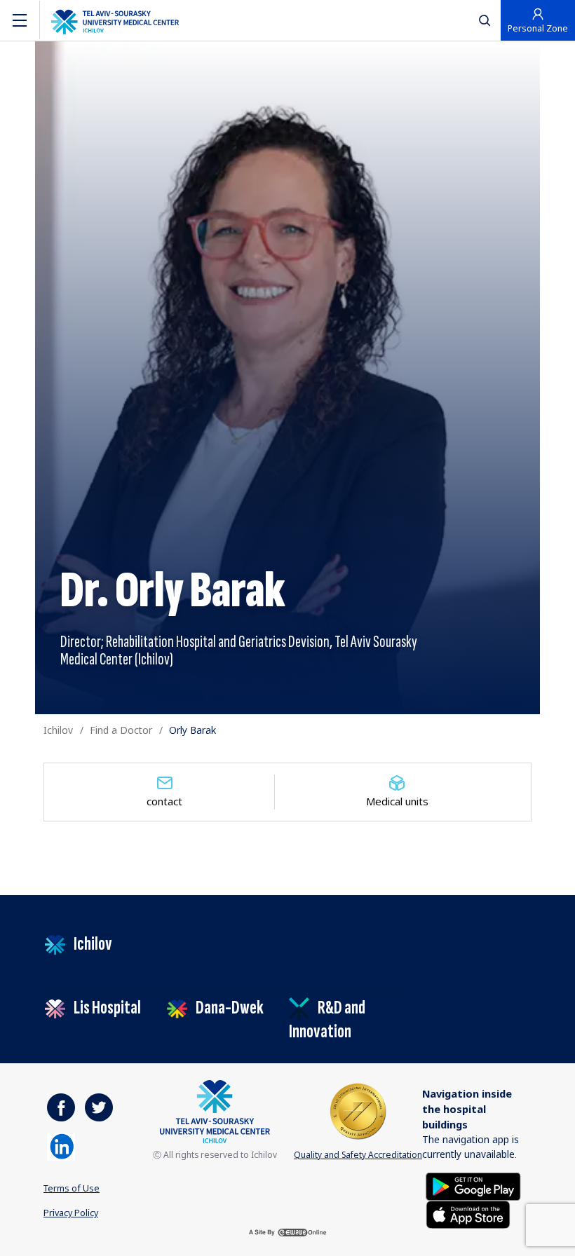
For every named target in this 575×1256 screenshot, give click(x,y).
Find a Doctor (121, 730)
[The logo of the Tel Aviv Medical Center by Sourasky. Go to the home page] (115, 20)
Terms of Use (71, 1188)
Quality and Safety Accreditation (358, 1155)
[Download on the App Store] (468, 1213)
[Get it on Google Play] (473, 1185)
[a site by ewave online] (287, 1232)
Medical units (397, 801)
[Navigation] (19, 20)
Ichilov (58, 730)
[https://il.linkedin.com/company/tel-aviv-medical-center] (61, 1147)
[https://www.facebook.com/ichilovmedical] (61, 1107)
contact (164, 801)
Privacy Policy (70, 1212)
